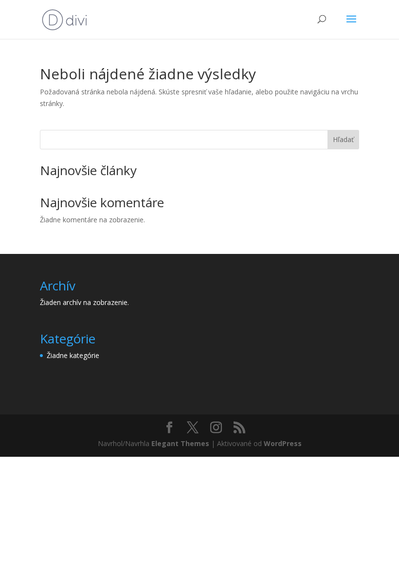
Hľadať (343, 139)
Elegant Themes (180, 443)
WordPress (283, 443)
